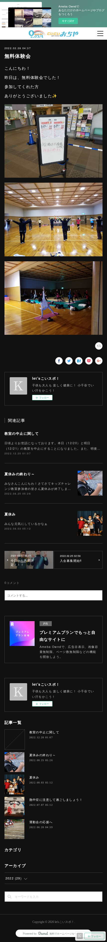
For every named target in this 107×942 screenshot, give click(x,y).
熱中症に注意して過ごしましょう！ (56, 799)
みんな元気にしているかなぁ (26, 523)
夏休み (10, 513)
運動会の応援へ (41, 822)
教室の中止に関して (21, 433)
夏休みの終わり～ (19, 473)
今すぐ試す (68, 21)
